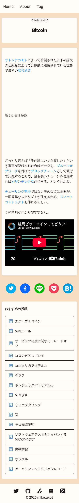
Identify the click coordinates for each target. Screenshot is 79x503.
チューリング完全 (18, 191)
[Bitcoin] (25, 288)
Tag (40, 6)
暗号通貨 (24, 70)
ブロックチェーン (44, 171)
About (25, 6)
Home (8, 6)
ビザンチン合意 (22, 181)
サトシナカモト (16, 60)
